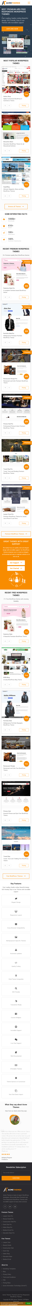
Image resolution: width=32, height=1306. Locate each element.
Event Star (6, 1251)
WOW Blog (6, 677)
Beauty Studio (7, 1245)
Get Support (14, 563)
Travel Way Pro (8, 469)
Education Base (8, 142)
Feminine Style (7, 634)
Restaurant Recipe (9, 766)
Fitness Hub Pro (8, 424)
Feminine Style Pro (9, 288)
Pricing (24, 106)
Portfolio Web (7, 721)
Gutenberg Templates (9, 1269)
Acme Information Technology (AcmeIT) (15, 1286)
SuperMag (6, 187)
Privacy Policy (7, 1274)
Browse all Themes (14, 207)
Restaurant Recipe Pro (10, 379)
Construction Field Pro (9, 1222)
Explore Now (12, 29)
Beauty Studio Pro (8, 1219)
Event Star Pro (7, 1224)
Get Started (14, 568)
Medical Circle (7, 1259)
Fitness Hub (7, 811)
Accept (28, 1303)
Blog (4, 1272)
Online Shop (7, 96)
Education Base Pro (8, 1233)
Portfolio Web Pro (8, 333)
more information (12, 1304)
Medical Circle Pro (8, 1230)
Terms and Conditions (9, 1277)
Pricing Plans (6, 1283)
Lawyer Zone (6, 1242)
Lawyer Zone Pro (8, 514)
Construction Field (8, 1248)
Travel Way (6, 856)
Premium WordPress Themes (15, 534)
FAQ (4, 1280)
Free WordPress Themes (14, 876)
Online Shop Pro (7, 1227)
